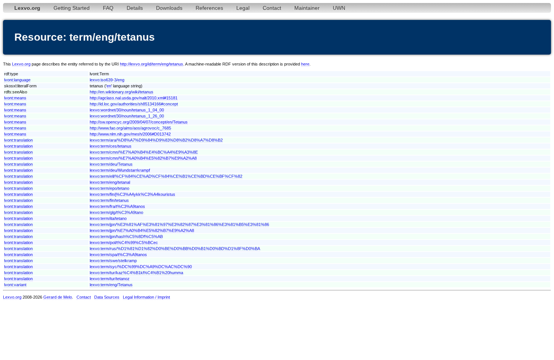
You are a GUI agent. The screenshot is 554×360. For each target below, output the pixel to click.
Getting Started (72, 8)
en (109, 86)
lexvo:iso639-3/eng (107, 80)
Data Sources (106, 297)
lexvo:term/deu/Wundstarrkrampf (120, 170)
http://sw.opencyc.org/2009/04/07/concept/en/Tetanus (139, 122)
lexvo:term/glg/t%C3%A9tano (116, 212)
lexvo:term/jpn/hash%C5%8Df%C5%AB (126, 236)
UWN (339, 8)
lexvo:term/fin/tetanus (109, 200)
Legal (242, 8)
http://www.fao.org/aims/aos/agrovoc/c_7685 (130, 128)
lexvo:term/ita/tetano (108, 218)
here (305, 64)
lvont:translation (18, 140)
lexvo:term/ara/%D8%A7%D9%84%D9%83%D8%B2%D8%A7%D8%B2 (156, 140)
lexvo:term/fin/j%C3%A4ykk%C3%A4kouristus (132, 194)
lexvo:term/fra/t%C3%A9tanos (117, 206)
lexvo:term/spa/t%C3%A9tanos (118, 254)
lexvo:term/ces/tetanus (111, 146)
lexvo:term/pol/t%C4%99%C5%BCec (124, 242)
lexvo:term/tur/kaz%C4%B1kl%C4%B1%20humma (136, 272)
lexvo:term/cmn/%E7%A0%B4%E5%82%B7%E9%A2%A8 (143, 158)
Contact (272, 8)
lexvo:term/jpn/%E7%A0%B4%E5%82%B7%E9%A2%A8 (142, 230)
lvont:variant (15, 284)
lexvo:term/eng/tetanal (110, 182)
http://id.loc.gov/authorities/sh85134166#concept (134, 104)
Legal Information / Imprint (146, 297)
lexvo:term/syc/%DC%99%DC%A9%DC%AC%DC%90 (141, 266)
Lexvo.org (21, 64)
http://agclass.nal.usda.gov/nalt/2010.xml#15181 (134, 98)
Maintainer (307, 8)
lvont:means (15, 98)
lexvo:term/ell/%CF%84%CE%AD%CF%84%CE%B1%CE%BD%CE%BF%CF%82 (166, 176)
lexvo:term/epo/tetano (109, 188)
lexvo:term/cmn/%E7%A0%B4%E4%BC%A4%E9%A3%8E (144, 152)
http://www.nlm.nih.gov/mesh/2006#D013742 (130, 134)
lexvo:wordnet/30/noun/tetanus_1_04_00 (127, 110)
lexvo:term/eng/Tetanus (111, 284)
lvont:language (17, 80)
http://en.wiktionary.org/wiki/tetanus (121, 92)
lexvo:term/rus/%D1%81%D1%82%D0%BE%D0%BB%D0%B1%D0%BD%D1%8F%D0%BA (175, 248)
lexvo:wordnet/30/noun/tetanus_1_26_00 (127, 116)
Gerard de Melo (57, 297)
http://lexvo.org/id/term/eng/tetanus (151, 64)
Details (135, 8)
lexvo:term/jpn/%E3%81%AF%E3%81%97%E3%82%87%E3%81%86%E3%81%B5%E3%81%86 (179, 224)
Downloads (169, 8)
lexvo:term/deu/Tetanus (111, 164)
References (209, 8)
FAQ (108, 8)
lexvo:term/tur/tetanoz (110, 278)
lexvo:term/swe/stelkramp (113, 260)
